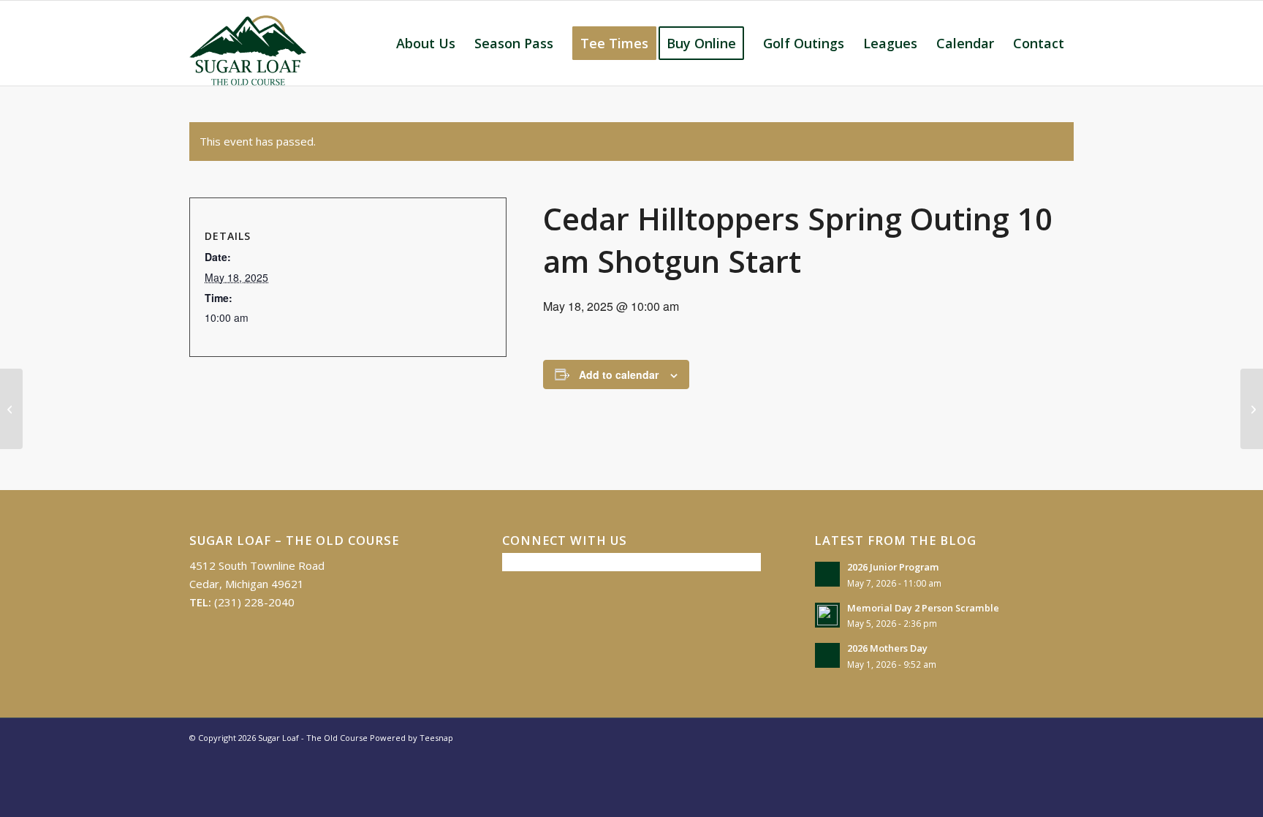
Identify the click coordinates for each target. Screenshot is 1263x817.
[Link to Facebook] (1041, 737)
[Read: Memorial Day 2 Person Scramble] (827, 615)
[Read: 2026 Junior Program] (827, 574)
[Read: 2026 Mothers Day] (827, 655)
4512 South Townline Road (257, 565)
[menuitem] (426, 43)
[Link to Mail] (1063, 737)
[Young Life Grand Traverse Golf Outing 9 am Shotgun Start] (11, 409)
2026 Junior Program (893, 566)
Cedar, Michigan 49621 (246, 583)
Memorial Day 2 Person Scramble (923, 607)
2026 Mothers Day (887, 648)
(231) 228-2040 (254, 602)
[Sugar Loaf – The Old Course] (247, 43)
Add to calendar (619, 374)
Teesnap (436, 737)
